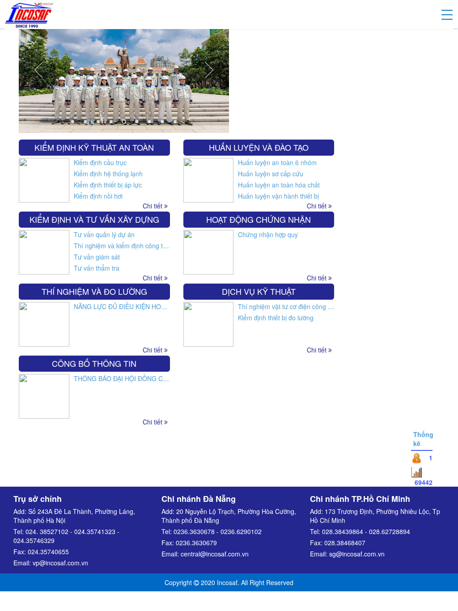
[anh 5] (124, 70)
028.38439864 (342, 531)
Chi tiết (317, 349)
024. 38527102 (46, 531)
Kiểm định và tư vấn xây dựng (94, 219)
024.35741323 (94, 531)
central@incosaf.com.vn (215, 553)
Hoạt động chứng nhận (258, 219)
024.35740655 (48, 551)
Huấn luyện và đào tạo (259, 147)
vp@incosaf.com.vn (60, 562)
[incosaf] (29, 13)
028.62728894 (389, 531)
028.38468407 (344, 542)
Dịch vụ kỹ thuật (259, 291)
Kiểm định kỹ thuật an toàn (94, 147)
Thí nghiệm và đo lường (94, 291)
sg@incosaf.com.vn (357, 553)
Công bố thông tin (94, 363)
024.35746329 (34, 540)
